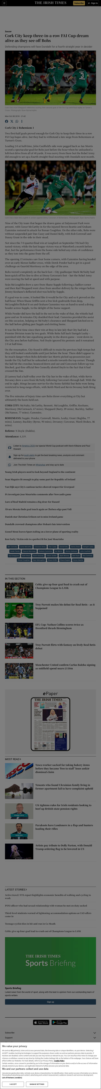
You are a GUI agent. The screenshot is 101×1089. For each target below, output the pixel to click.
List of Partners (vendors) (12, 1078)
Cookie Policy (59, 1061)
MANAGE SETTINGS (37, 1084)
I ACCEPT (13, 1084)
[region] (50, 1065)
